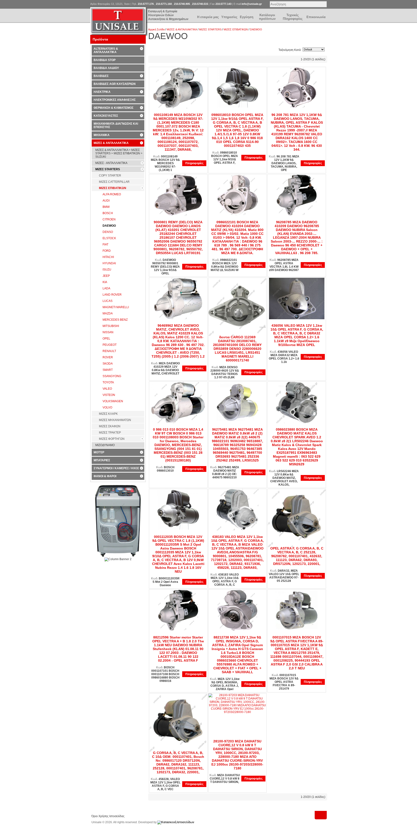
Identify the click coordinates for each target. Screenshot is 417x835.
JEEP (106, 276)
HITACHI (108, 257)
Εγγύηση (246, 17)
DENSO (108, 232)
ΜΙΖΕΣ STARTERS (210, 29)
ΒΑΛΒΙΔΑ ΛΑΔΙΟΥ (106, 68)
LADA (106, 288)
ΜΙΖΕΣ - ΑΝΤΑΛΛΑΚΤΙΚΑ (111, 163)
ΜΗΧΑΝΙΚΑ (102, 135)
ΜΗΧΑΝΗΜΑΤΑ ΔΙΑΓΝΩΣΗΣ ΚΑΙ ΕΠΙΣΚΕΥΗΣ (116, 125)
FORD (107, 250)
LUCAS (107, 301)
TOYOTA (108, 382)
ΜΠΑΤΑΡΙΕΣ (102, 460)
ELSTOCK (109, 238)
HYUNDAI (109, 263)
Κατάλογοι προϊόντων (267, 16)
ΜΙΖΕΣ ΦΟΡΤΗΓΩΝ (112, 439)
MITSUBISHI (111, 326)
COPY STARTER (110, 175)
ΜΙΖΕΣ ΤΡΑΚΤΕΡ (110, 432)
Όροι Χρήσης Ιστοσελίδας (108, 816)
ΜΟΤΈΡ (99, 452)
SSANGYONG (112, 376)
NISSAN (108, 332)
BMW (106, 207)
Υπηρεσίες (229, 17)
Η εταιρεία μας (208, 17)
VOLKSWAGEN (113, 401)
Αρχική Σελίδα (156, 29)
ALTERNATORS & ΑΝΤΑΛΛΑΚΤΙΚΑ (106, 50)
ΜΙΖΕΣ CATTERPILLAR (114, 181)
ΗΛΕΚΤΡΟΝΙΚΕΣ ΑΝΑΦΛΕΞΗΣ (115, 100)
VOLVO (107, 407)
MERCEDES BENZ (115, 319)
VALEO (107, 388)
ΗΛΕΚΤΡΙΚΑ (102, 92)
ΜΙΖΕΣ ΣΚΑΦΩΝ (109, 426)
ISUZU (107, 269)
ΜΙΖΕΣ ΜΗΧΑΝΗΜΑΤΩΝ (115, 420)
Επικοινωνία (316, 17)
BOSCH (108, 213)
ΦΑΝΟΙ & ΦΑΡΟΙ (105, 476)
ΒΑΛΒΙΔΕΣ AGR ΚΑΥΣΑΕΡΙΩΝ (115, 84)
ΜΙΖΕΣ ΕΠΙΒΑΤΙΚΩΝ (236, 29)
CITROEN (109, 219)
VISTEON (109, 395)
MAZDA (108, 313)
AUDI (106, 200)
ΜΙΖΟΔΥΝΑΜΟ (105, 445)
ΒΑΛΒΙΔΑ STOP (105, 60)
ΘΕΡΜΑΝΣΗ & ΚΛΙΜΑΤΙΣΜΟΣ (113, 107)
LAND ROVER (112, 294)
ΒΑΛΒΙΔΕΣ (101, 76)
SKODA (108, 363)
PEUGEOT (110, 344)
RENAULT (109, 351)
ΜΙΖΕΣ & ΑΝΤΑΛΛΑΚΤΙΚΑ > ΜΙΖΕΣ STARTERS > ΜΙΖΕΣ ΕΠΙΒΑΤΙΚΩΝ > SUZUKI (118, 153)
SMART (108, 370)
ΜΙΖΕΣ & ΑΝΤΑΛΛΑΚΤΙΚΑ (182, 29)
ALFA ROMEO (112, 194)
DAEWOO (256, 29)
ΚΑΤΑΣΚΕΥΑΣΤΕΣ (106, 115)
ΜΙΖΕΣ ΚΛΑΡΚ (108, 413)
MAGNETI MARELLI (116, 307)
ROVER (108, 357)
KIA (105, 282)
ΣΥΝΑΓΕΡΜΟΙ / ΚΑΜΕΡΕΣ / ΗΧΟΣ (116, 468)
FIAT (105, 244)
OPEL (106, 338)
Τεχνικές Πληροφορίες (293, 16)
